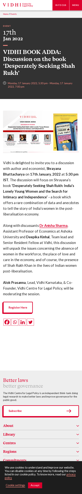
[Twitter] (30, 322)
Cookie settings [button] (15, 485)
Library (9, 434)
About (8, 426)
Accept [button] (35, 485)
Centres (9, 443)
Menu (75, 5)
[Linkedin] (22, 322)
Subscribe (15, 410)
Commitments (14, 460)
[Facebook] (6, 322)
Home (5, 14)
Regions (9, 452)
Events (13, 14)
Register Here (18, 307)
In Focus (60, 5)
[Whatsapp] (14, 322)
